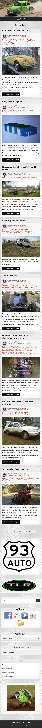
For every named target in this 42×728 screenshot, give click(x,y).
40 (20, 532)
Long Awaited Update (12, 101)
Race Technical (27, 351)
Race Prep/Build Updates (11, 287)
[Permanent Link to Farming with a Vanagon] (21, 246)
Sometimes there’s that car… (16, 30)
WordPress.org (7, 676)
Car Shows (13, 178)
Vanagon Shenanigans (22, 232)
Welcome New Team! (9, 112)
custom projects (21, 44)
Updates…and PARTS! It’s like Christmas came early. (16, 336)
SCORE (27, 352)
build (12, 44)
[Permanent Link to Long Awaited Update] (21, 129)
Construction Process (25, 39)
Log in (4, 665)
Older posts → (29, 532)
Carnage (13, 284)
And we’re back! (9, 275)
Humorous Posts (8, 231)
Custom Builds (15, 41)
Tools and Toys (7, 232)
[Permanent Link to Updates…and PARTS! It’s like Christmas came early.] (21, 367)
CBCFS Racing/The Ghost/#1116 (13, 286)
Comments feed (8, 673)
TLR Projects (8, 42)
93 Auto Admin (20, 35)
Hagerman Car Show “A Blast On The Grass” (20, 168)
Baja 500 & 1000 (16, 346)
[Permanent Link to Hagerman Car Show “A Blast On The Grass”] (21, 189)
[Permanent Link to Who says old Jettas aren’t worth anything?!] (21, 431)
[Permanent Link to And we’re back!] (21, 301)
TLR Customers (33, 41)
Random (24, 41)
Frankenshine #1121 (20, 349)
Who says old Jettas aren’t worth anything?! (17, 403)
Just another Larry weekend (15, 469)
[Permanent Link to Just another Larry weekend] (21, 494)
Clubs (20, 178)
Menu (22, 19)
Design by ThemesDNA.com (21, 726)
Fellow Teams (31, 286)
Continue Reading (12, 94)
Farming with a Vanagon (14, 220)
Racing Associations (9, 352)
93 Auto (13, 39)
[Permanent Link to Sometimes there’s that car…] (21, 61)
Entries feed (7, 669)
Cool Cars (5, 41)
